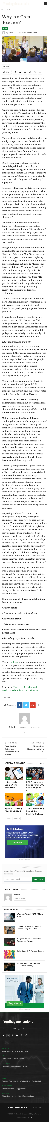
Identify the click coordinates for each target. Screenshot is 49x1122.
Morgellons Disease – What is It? (35, 749)
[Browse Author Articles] (24, 718)
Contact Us (36, 1107)
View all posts (20, 899)
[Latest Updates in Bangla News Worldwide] (14, 773)
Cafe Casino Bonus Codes (13, 1059)
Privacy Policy (21, 1107)
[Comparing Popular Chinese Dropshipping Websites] (9, 930)
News (5, 28)
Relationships (7, 1085)
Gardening (5, 1048)
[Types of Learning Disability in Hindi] (14, 799)
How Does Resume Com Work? (15, 1066)
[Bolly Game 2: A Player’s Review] (9, 954)
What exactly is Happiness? (14, 1089)
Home (10, 1107)
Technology (6, 1063)
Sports (4, 1055)
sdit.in (30, 1117)
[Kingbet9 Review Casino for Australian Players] (9, 942)
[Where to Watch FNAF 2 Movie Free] (9, 917)
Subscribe (38, 879)
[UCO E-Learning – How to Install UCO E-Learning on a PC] (35, 773)
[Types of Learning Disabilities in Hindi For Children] (35, 799)
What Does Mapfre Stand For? (15, 1051)
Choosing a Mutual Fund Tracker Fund (18, 1096)
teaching (13, 662)
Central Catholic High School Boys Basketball (21, 1081)
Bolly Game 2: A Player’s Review (30, 951)
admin (17, 895)
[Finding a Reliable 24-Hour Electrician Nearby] (9, 967)
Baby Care (5, 1093)
